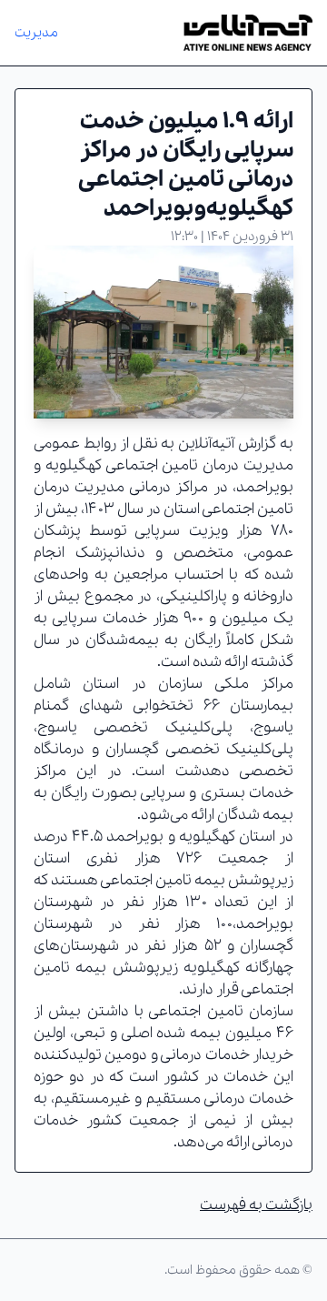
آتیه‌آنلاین (206, 443)
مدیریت (36, 33)
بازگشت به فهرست (256, 1205)
